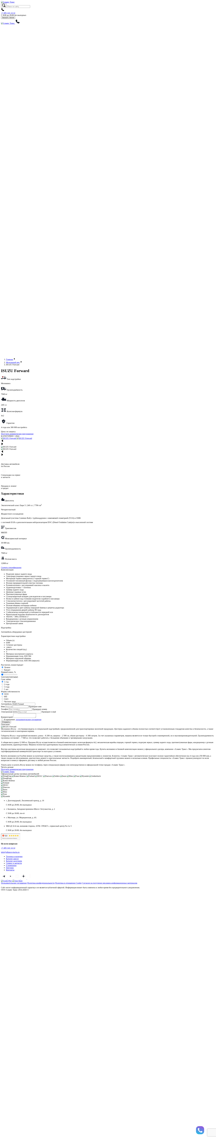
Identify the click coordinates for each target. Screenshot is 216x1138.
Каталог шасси (12, 859)
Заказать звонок (8, 18)
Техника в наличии (14, 856)
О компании (11, 865)
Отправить (6, 722)
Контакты (10, 870)
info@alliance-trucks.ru (10, 852)
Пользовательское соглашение (14, 883)
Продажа (10, 868)
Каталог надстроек (14, 861)
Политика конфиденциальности (41, 883)
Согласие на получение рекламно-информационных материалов (109, 883)
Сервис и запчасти (14, 863)
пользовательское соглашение (28, 719)
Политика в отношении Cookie (68, 883)
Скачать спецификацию (11, 567)
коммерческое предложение (17, 434)
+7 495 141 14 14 (8, 13)
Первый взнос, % (8, 672)
